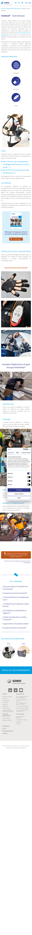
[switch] (29, 477)
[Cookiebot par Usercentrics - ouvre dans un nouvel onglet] (23, 449)
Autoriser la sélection (19, 493)
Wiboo (14, 748)
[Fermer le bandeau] (30, 449)
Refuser (19, 497)
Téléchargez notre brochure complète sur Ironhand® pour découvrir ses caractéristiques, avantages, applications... (16, 555)
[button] (0, 650)
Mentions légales (21, 748)
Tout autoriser (19, 490)
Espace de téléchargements (16, 670)
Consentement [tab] (11, 452)
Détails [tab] (17, 452)
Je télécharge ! (17, 239)
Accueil (3, 8)
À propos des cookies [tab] (26, 452)
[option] (10, 651)
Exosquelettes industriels (13, 8)
